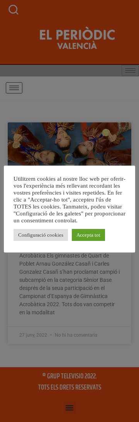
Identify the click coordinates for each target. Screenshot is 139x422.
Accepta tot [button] (88, 235)
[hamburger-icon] (14, 87)
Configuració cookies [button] (40, 235)
